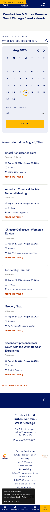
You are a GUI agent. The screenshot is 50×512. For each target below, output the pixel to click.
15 (43, 79)
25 (19, 93)
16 (7, 86)
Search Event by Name (15, 36)
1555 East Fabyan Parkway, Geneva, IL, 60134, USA (25, 431)
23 (7, 93)
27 (31, 93)
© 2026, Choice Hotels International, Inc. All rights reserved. (25, 480)
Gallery (25, 510)
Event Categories (16, 108)
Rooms (5, 510)
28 (37, 93)
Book (45, 510)
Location (35, 510)
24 (13, 93)
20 (31, 86)
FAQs (17, 454)
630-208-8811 (29, 440)
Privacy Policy (29, 454)
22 (43, 86)
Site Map (25, 458)
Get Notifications (24, 451)
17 (13, 86)
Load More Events (13, 386)
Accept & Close (12, 501)
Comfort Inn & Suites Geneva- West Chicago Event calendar (25, 16)
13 (31, 79)
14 (37, 79)
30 (7, 100)
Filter (24, 124)
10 (13, 79)
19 (25, 86)
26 (25, 93)
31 (13, 100)
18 (19, 86)
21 (37, 86)
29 (43, 93)
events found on (22, 142)
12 (25, 79)
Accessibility (25, 469)
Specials (15, 510)
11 (19, 79)
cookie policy (21, 497)
